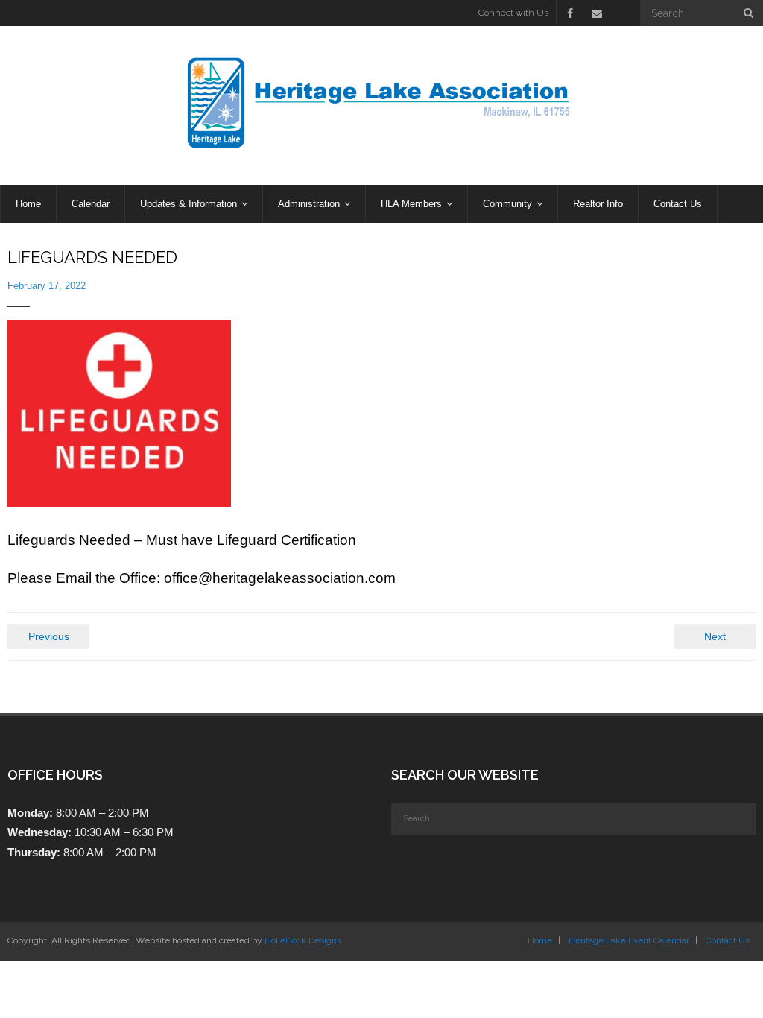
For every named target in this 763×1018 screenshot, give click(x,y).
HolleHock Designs (303, 940)
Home (540, 940)
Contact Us (728, 940)
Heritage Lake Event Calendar (629, 940)
